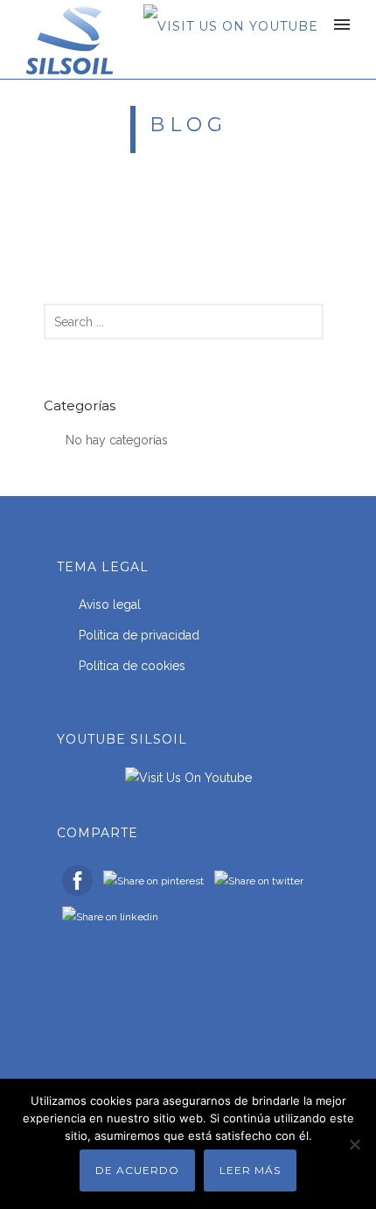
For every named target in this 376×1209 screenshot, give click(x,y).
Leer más (250, 1170)
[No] (354, 1144)
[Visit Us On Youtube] (230, 25)
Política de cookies (132, 666)
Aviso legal (110, 604)
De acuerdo (137, 1170)
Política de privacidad (139, 635)
